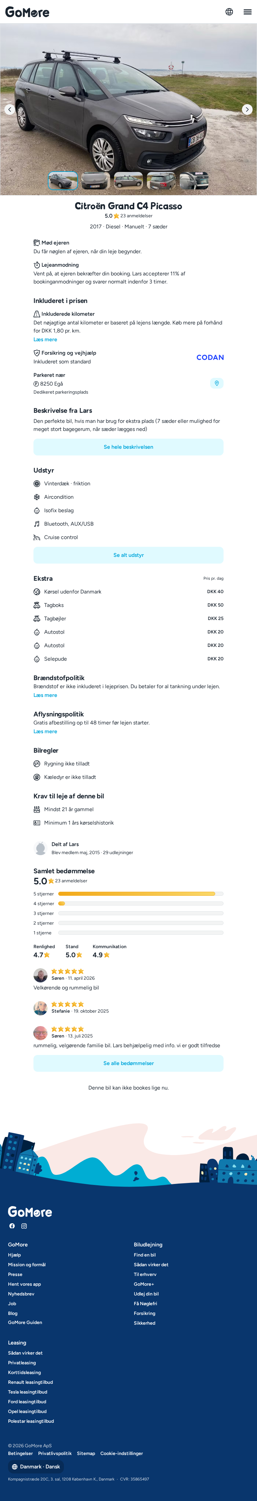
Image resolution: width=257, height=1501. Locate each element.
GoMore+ (144, 1284)
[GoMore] (27, 12)
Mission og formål (27, 1265)
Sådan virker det (151, 1265)
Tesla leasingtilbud (27, 1392)
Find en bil (145, 1255)
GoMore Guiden (25, 1322)
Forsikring (144, 1313)
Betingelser (20, 1453)
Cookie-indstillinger (121, 1453)
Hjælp (14, 1255)
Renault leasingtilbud (30, 1382)
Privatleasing (22, 1363)
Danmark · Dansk (40, 1466)
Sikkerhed (144, 1323)
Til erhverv (145, 1274)
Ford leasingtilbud (27, 1402)
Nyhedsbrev (21, 1294)
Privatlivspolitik (55, 1453)
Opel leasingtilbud (27, 1411)
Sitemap (86, 1453)
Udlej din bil (146, 1294)
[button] (128, 383)
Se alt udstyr (128, 555)
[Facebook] (12, 1226)
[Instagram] (24, 1226)
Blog (12, 1313)
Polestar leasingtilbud (31, 1421)
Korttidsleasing (24, 1372)
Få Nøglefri (145, 1304)
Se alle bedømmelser (128, 1063)
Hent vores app (24, 1284)
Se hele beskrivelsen (128, 447)
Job (12, 1304)
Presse (15, 1274)
